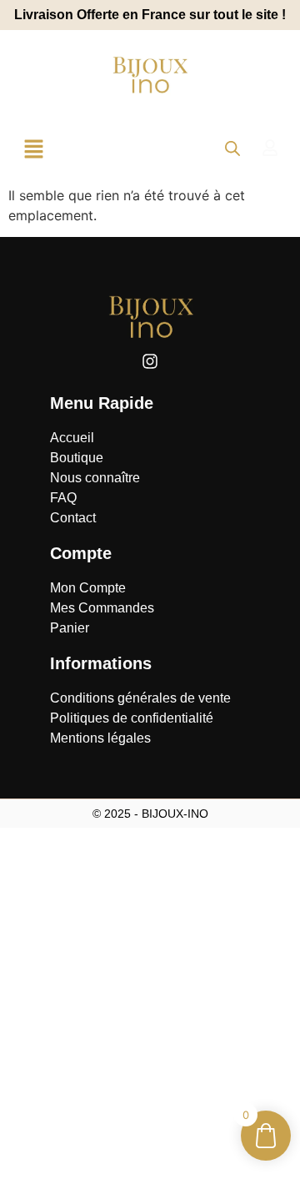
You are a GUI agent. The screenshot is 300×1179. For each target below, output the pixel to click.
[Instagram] (150, 361)
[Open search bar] (232, 148)
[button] (33, 150)
